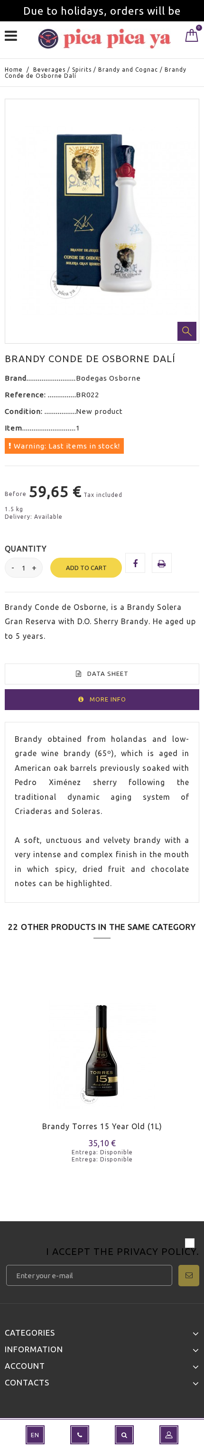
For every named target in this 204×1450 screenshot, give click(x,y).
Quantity (26, 548)
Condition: (25, 411)
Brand (16, 378)
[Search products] (124, 1434)
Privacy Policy (156, 1251)
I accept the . (122, 1252)
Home (14, 69)
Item (13, 428)
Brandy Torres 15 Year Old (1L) (102, 1126)
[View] (51, 1068)
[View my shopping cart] (192, 37)
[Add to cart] (17, 1068)
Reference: (26, 395)
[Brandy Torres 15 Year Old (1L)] (102, 1049)
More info (108, 699)
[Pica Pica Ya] (104, 38)
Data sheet (108, 673)
